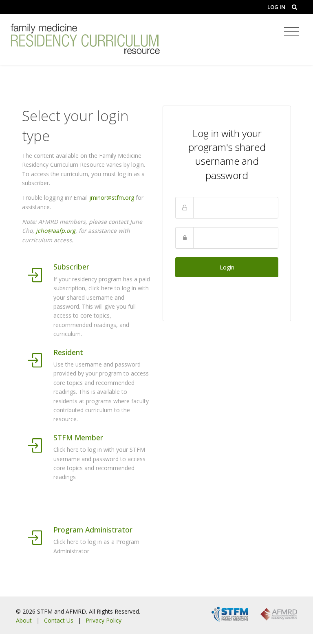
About (24, 620)
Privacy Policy (103, 620)
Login (227, 267)
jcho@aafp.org (55, 230)
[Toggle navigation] (291, 32)
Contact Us (58, 620)
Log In (276, 7)
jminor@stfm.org (111, 197)
